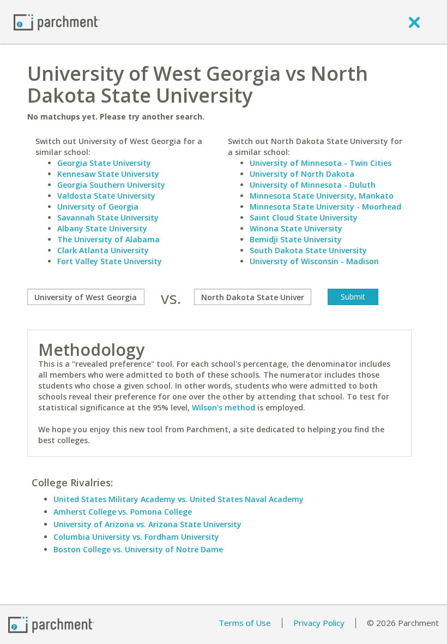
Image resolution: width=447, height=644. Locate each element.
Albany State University (102, 228)
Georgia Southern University (111, 185)
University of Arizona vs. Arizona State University (147, 524)
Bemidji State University (296, 239)
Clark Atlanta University (103, 250)
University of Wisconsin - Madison (314, 261)
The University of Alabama (108, 239)
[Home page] (57, 21)
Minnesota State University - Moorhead (325, 206)
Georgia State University (104, 163)
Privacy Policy (319, 622)
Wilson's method (223, 407)
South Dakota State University (308, 250)
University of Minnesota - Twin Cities (320, 163)
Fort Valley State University (109, 261)
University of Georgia (97, 206)
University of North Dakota (302, 174)
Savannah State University (108, 217)
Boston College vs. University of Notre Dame (138, 549)
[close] (414, 21)
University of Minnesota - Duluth (313, 185)
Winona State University (296, 228)
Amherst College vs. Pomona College (122, 511)
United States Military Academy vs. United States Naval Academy (178, 499)
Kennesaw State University (108, 174)
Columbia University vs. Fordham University (136, 537)
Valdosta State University (106, 195)
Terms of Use (245, 622)
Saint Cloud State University (304, 217)
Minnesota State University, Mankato (322, 195)
